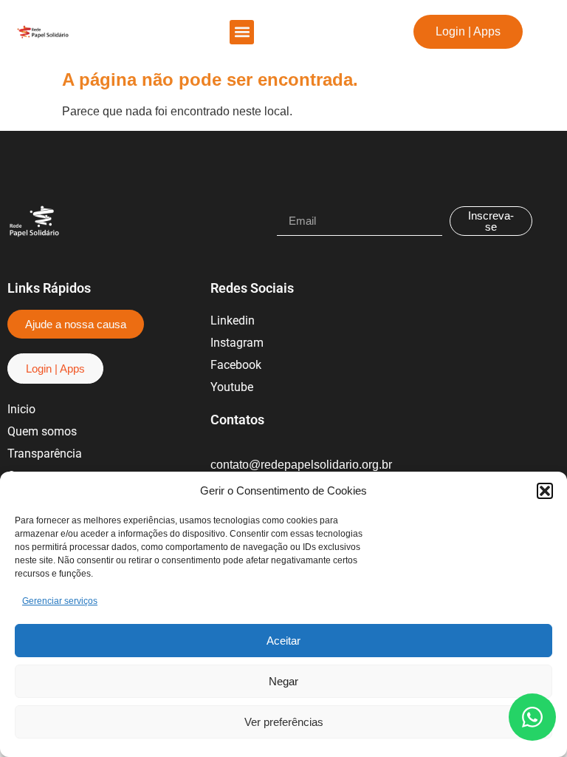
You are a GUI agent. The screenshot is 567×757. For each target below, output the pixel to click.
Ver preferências (283, 722)
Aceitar (283, 640)
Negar (283, 681)
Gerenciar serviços (59, 601)
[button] (544, 490)
